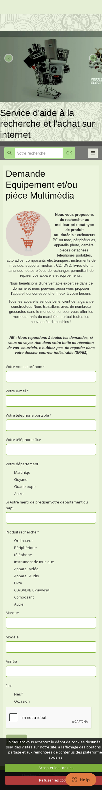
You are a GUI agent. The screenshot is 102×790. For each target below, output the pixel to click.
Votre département (22, 463)
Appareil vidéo (26, 568)
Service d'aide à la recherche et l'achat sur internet (47, 124)
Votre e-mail (16, 390)
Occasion (22, 701)
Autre (19, 493)
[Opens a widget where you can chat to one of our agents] (80, 780)
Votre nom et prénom (24, 366)
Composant (24, 597)
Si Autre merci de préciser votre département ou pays (47, 505)
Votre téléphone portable (27, 415)
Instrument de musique (34, 561)
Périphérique (25, 547)
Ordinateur (23, 540)
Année (11, 661)
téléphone (23, 554)
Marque (12, 612)
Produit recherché (21, 532)
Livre (18, 582)
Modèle (12, 637)
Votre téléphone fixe (23, 439)
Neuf (18, 694)
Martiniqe (22, 472)
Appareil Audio (26, 575)
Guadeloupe (25, 486)
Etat (9, 685)
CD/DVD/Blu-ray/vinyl (32, 590)
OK (69, 153)
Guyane (20, 479)
